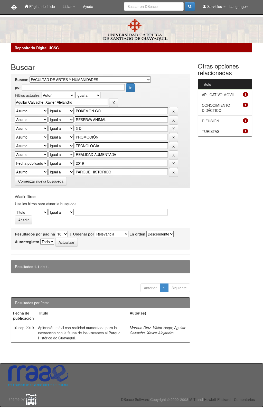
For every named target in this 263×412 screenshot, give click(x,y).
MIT (192, 399)
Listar (68, 6)
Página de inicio (41, 6)
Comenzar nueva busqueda (40, 181)
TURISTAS (210, 131)
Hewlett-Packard (217, 399)
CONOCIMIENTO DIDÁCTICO (216, 108)
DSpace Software (135, 399)
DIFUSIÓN (210, 120)
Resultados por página (35, 234)
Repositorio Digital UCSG (37, 47)
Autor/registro (27, 241)
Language (237, 6)
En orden (137, 234)
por (18, 87)
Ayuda (88, 6)
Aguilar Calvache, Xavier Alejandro (157, 330)
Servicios (214, 6)
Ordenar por (83, 234)
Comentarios (244, 399)
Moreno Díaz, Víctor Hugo (151, 327)
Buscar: (22, 79)
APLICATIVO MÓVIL (218, 94)
